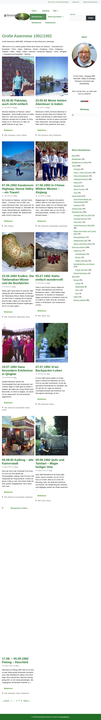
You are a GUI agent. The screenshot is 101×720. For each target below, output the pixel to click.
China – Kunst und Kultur (83, 172)
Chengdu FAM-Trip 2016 (82, 215)
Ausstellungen (80, 254)
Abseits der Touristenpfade (50, 226)
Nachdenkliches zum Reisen (84, 264)
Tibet (48, 315)
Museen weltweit (80, 300)
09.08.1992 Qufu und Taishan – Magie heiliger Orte (50, 463)
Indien (51, 135)
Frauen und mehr (81, 270)
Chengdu (77, 169)
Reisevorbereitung (80, 273)
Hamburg (45, 11)
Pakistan (24, 135)
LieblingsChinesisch (81, 179)
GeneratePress (64, 717)
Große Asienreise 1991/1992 (84, 225)
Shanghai (77, 186)
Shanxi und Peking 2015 (82, 244)
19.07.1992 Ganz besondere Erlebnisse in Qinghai (17, 370)
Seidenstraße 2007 (80, 241)
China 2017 (78, 222)
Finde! (90, 18)
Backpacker (45, 404)
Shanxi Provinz (79, 189)
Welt (55, 11)
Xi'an (75, 193)
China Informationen (81, 176)
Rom (77, 293)
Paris (77, 290)
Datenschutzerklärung (90, 2)
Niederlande (79, 287)
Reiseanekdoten (79, 237)
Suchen (72, 14)
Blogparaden (76, 159)
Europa (76, 280)
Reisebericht (57, 135)
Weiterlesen (8, 130)
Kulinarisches (50, 23)
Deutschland (76, 196)
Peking (18, 693)
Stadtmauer (29, 497)
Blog (73, 156)
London (78, 283)
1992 (5, 135)
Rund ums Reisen (55, 17)
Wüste (28, 317)
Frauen (18, 135)
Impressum (75, 2)
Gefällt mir (77, 251)
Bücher (77, 257)
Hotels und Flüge (81, 261)
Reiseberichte (37, 17)
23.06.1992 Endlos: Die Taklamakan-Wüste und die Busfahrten (18, 279)
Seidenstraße (63, 226)
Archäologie (11, 135)
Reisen (52, 404)
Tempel (4, 409)
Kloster (44, 315)
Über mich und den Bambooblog (58, 2)
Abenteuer (45, 135)
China (34, 11)
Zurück (5, 701)
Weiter (26, 701)
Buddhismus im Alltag (80, 162)
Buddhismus (36, 23)
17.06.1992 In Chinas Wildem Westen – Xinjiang (50, 189)
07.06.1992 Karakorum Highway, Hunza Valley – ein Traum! (18, 189)
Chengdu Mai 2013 (80, 219)
